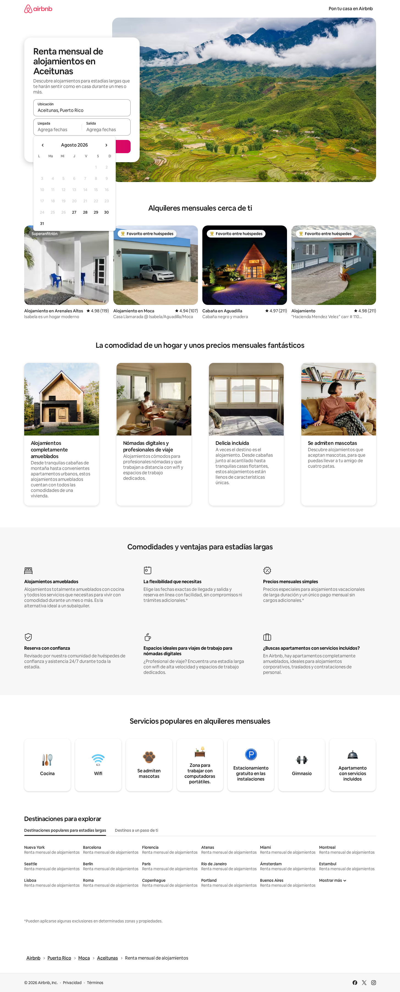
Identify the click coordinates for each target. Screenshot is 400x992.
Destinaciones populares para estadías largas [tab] (65, 830)
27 (74, 212)
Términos (95, 982)
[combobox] (82, 110)
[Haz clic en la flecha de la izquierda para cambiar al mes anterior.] (43, 145)
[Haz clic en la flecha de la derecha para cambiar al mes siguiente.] (106, 145)
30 (106, 212)
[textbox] (58, 129)
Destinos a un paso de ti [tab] (136, 830)
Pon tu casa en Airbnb (351, 9)
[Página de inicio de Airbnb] (38, 8)
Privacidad (72, 982)
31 (42, 223)
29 (96, 212)
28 (85, 212)
